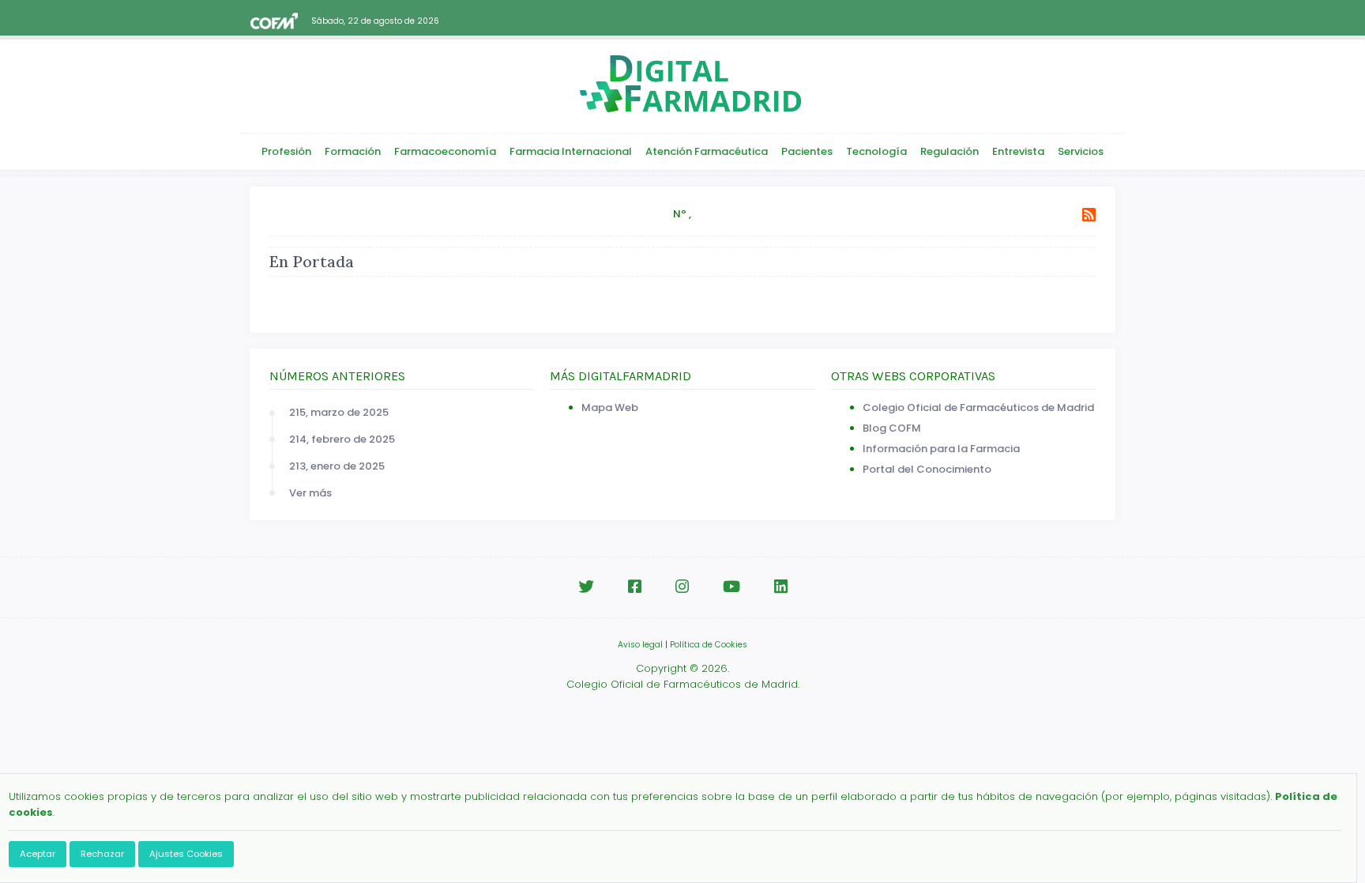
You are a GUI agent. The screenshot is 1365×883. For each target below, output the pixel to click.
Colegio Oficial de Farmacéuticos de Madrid (978, 407)
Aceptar (37, 853)
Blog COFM (892, 428)
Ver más (310, 492)
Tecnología (876, 151)
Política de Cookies (708, 645)
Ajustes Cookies (186, 853)
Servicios (1081, 151)
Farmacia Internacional (571, 151)
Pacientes (807, 151)
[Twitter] (586, 587)
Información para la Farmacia (941, 448)
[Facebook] (634, 587)
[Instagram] (682, 587)
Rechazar (102, 853)
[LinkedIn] (781, 587)
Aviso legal (640, 645)
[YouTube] (731, 587)
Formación (353, 151)
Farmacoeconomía (445, 151)
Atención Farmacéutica (706, 151)
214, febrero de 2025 (342, 439)
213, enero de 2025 (337, 466)
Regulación (949, 151)
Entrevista (1018, 151)
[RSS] (1089, 215)
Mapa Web (609, 407)
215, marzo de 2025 (339, 412)
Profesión (286, 151)
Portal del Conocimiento (927, 469)
